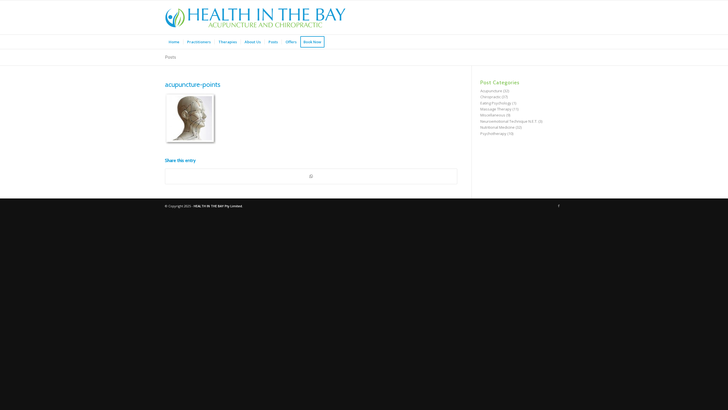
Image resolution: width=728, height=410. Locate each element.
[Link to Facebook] (559, 206)
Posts (170, 57)
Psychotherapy (493, 133)
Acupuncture (491, 90)
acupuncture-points (192, 84)
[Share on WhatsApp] (311, 176)
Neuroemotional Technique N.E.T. (508, 121)
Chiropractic (490, 96)
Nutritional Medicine (497, 127)
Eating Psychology (495, 103)
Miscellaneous (492, 115)
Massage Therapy (496, 109)
